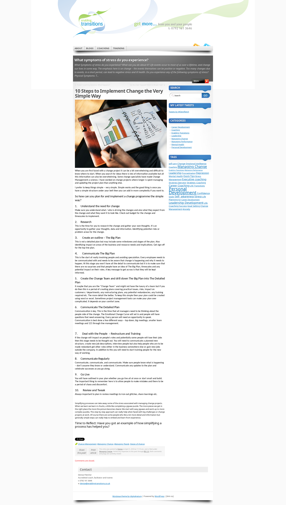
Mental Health (177, 144)
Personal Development (181, 147)
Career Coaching (179, 185)
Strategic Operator (177, 182)
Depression (202, 173)
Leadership (176, 135)
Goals (171, 196)
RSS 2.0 (146, 451)
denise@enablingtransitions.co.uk (95, 483)
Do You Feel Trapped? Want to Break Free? (146, 85)
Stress (198, 196)
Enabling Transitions (180, 133)
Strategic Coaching (196, 182)
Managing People (121, 444)
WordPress (159, 496)
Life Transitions (197, 185)
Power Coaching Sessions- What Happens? (93, 85)
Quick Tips (189, 176)
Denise (120, 449)
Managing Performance (181, 141)
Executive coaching (194, 179)
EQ (179, 199)
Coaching (175, 130)
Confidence (203, 193)
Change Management (87, 444)
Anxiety (186, 209)
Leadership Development (186, 203)
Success (183, 206)
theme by (121, 496)
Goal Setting (193, 205)
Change (181, 163)
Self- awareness (184, 196)
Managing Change (105, 444)
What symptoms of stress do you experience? (111, 60)
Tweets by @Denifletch (179, 111)
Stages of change (137, 444)
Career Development (180, 127)
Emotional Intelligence (196, 163)
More (196, 81)
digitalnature (136, 496)
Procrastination (189, 173)
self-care (173, 163)
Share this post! (81, 451)
